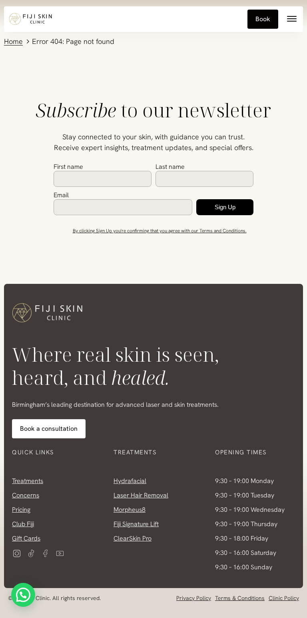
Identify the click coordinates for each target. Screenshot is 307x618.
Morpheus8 (130, 509)
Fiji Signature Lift (136, 524)
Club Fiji (23, 524)
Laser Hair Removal (141, 495)
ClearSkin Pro (133, 538)
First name (68, 166)
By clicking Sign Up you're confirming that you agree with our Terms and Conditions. (160, 231)
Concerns (25, 495)
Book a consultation (49, 428)
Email (61, 195)
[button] (23, 595)
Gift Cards (26, 538)
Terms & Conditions (240, 598)
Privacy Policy (193, 598)
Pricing (21, 509)
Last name (170, 166)
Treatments (27, 481)
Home (13, 41)
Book (262, 19)
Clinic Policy (284, 598)
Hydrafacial (130, 481)
